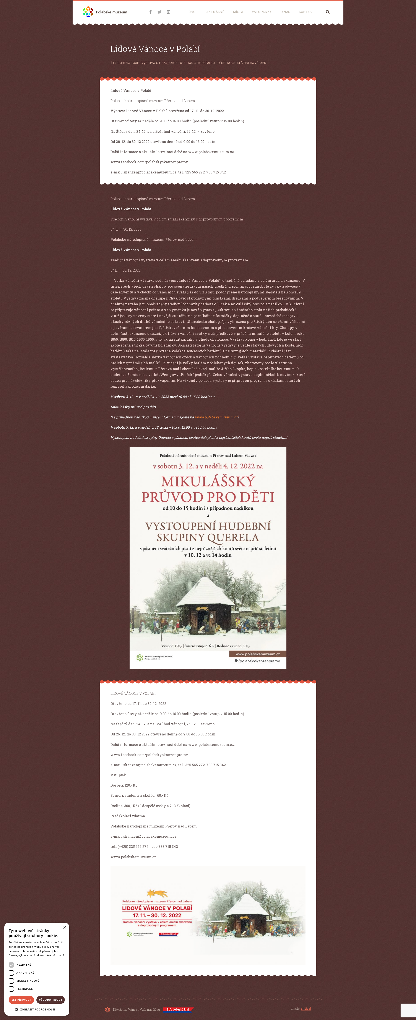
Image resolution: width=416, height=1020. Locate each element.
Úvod (193, 12)
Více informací (55, 955)
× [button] (64, 927)
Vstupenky (262, 12)
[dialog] (36, 969)
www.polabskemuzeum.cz (216, 417)
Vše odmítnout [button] (50, 1000)
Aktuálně (215, 12)
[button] (37, 1009)
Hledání (328, 12)
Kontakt (306, 12)
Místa (238, 12)
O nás (285, 12)
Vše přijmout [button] (21, 1000)
